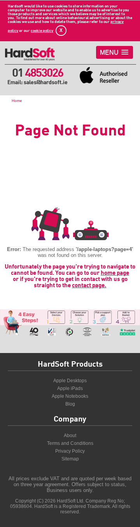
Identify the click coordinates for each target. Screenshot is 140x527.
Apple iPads (70, 388)
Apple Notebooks (70, 396)
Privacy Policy (70, 451)
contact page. (89, 286)
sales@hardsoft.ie (46, 82)
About (70, 435)
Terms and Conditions (70, 443)
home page (115, 273)
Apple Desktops (70, 380)
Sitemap (70, 459)
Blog (70, 404)
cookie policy (42, 31)
